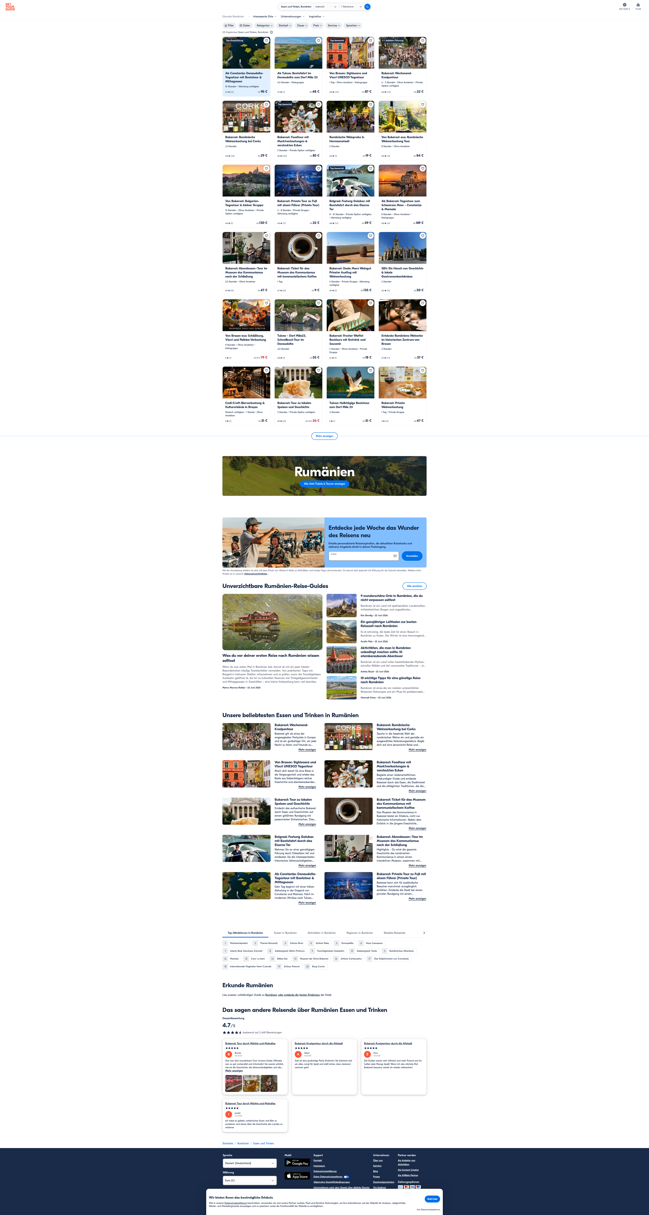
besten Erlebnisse (309, 995)
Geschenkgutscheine (383, 1182)
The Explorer (379, 1187)
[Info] (271, 32)
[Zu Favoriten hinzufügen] (266, 41)
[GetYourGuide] (10, 6)
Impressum (319, 1165)
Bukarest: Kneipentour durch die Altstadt (319, 1043)
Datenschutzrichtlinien (255, 573)
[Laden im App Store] (297, 1176)
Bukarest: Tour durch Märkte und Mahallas (250, 1043)
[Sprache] (624, 4)
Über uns (378, 1160)
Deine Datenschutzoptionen (328, 1176)
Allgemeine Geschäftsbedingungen (332, 1182)
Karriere (377, 1165)
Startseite (227, 1143)
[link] (246, 67)
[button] (246, 67)
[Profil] (638, 4)
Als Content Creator (408, 1169)
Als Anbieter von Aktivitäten (406, 1162)
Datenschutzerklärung (325, 1171)
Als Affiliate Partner (408, 1175)
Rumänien (271, 995)
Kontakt (318, 1160)
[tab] (245, 933)
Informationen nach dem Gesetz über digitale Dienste (341, 1187)
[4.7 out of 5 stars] (232, 1032)
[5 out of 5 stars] (255, 1048)
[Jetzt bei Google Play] (297, 1163)
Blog (375, 1171)
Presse (376, 1176)
